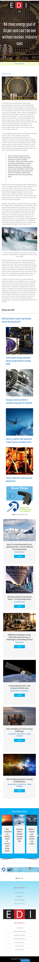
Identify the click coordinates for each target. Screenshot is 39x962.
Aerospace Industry (19, 552)
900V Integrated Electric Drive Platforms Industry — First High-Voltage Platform (19, 598)
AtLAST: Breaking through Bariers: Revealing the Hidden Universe (19, 780)
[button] (12, 514)
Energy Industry (19, 63)
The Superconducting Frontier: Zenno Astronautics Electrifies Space (20, 687)
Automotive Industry (19, 602)
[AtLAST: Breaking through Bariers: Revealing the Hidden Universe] (19, 764)
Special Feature (21, 734)
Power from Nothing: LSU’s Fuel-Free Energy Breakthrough (19, 730)
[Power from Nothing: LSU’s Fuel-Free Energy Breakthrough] (19, 716)
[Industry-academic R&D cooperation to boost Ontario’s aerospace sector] (19, 422)
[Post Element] (7, 834)
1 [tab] (18, 855)
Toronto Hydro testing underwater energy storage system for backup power (18, 360)
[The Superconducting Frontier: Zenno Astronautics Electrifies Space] (19, 671)
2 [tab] (19, 855)
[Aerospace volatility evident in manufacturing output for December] (19, 382)
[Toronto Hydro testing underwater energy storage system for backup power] (19, 340)
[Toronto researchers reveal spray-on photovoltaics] (19, 461)
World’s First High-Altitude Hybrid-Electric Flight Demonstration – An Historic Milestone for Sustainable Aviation (19, 546)
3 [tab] (21, 855)
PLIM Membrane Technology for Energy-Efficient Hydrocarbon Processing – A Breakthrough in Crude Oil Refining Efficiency (19, 637)
